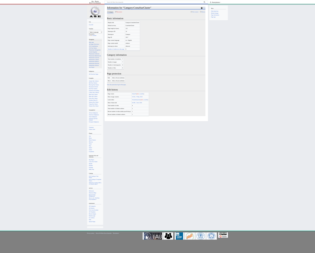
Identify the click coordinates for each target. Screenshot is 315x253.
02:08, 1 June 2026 (137, 102)
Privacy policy (90, 233)
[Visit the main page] (95, 11)
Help (204, 8)
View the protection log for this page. (116, 84)
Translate (94, 35)
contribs (142, 93)
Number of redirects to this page (116, 49)
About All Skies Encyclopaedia (104, 233)
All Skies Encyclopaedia (95, 2)
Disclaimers (116, 233)
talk (138, 93)
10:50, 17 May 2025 (137, 96)
